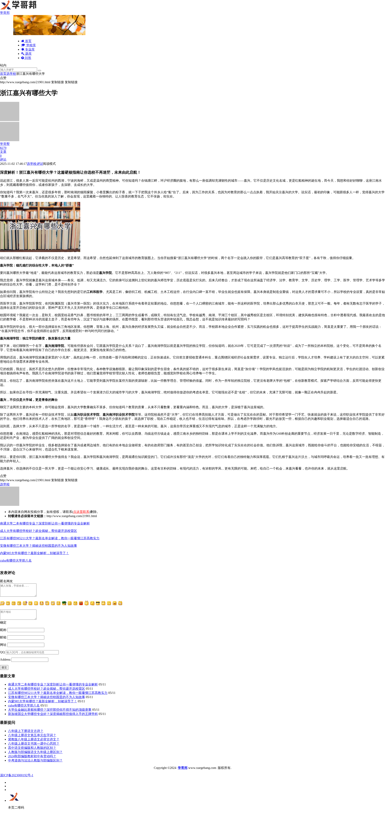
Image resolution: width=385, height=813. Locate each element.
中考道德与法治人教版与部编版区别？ (35, 760)
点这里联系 (81, 511)
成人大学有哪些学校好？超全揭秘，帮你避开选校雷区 (38, 531)
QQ (2, 652)
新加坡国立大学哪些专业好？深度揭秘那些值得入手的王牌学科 (53, 714)
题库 (28, 53)
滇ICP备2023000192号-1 (16, 775)
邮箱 (3, 637)
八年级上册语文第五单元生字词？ (32, 735)
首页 (27, 41)
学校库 (30, 45)
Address (5, 659)
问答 (27, 58)
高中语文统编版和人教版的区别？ (32, 747)
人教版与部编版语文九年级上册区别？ (35, 752)
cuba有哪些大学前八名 (16, 560)
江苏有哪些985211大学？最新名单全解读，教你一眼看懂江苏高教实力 (49, 538)
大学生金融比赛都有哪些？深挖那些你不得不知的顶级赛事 (49, 709)
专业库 (29, 49)
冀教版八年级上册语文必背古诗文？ (33, 739)
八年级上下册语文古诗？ (25, 731)
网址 (3, 644)
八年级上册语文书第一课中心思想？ (33, 743)
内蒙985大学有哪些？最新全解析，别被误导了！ (34, 553)
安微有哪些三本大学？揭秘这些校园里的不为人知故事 (38, 545)
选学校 (11, 73)
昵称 (3, 630)
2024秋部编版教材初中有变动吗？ (32, 756)
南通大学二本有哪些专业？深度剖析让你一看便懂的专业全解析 (45, 523)
